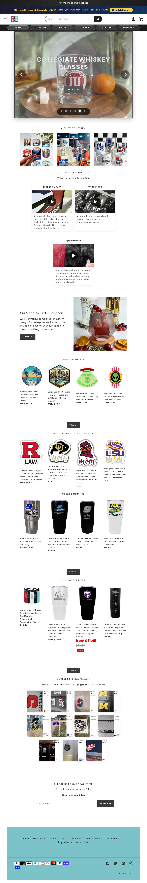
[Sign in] (133, 19)
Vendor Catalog (57, 838)
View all (73, 425)
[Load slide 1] (61, 111)
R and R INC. (128, 873)
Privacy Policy (113, 838)
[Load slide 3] (70, 111)
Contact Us (75, 838)
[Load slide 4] (75, 111)
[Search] (98, 19)
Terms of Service (93, 838)
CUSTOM (106, 27)
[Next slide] (125, 74)
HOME (18, 27)
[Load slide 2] (66, 111)
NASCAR (62, 27)
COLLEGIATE (40, 27)
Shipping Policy (64, 842)
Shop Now (73, 88)
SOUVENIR (84, 27)
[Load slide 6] (84, 111)
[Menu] (5, 19)
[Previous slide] (21, 74)
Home (26, 838)
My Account (39, 838)
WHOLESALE (129, 27)
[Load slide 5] (80, 111)
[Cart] (141, 19)
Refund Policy (83, 842)
